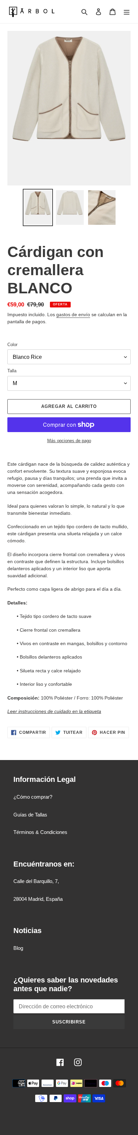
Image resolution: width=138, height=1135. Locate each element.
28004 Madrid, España (38, 899)
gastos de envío (73, 314)
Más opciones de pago (69, 440)
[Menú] (127, 11)
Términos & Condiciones (40, 832)
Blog (18, 948)
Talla (11, 370)
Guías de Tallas (30, 814)
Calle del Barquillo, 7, (36, 881)
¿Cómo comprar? (32, 797)
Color (12, 344)
